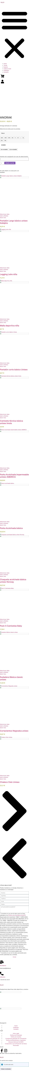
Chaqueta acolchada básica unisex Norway (13, 580)
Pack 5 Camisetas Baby (11, 626)
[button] (14, 34)
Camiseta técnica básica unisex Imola (11, 422)
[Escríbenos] (2, 962)
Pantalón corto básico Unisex (14, 369)
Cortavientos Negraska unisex (14, 731)
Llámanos (2, 977)
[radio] (1, 138)
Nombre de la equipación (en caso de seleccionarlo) (14, 156)
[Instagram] (5, 1050)
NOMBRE (3, 145)
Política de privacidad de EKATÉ (17, 915)
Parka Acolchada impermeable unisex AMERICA (14, 475)
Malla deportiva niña (9, 325)
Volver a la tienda (6, 1069)
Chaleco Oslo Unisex (9, 782)
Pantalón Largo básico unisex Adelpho (14, 221)
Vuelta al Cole (7, 68)
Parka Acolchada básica (11, 528)
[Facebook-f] (2, 1050)
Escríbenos (3, 965)
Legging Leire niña (8, 274)
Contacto (6, 72)
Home (5, 63)
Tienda (5, 65)
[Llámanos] (2, 973)
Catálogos (6, 70)
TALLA (3, 133)
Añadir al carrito (9, 163)
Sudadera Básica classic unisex (11, 678)
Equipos (6, 67)
